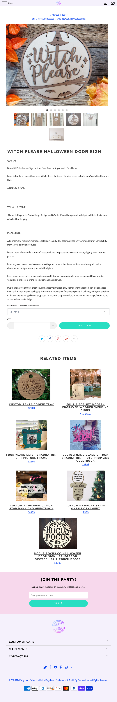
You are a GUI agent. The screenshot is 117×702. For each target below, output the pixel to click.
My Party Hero (22, 680)
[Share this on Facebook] (50, 338)
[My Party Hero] (58, 3)
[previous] (11, 68)
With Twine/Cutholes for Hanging (23, 305)
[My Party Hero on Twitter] (45, 667)
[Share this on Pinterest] (58, 338)
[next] (102, 68)
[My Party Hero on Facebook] (50, 667)
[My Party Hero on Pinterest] (61, 667)
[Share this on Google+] (66, 338)
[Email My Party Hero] (71, 667)
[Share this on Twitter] (42, 338)
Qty (9, 319)
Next (64, 15)
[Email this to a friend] (74, 338)
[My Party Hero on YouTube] (55, 667)
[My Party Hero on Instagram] (66, 667)
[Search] (106, 3)
